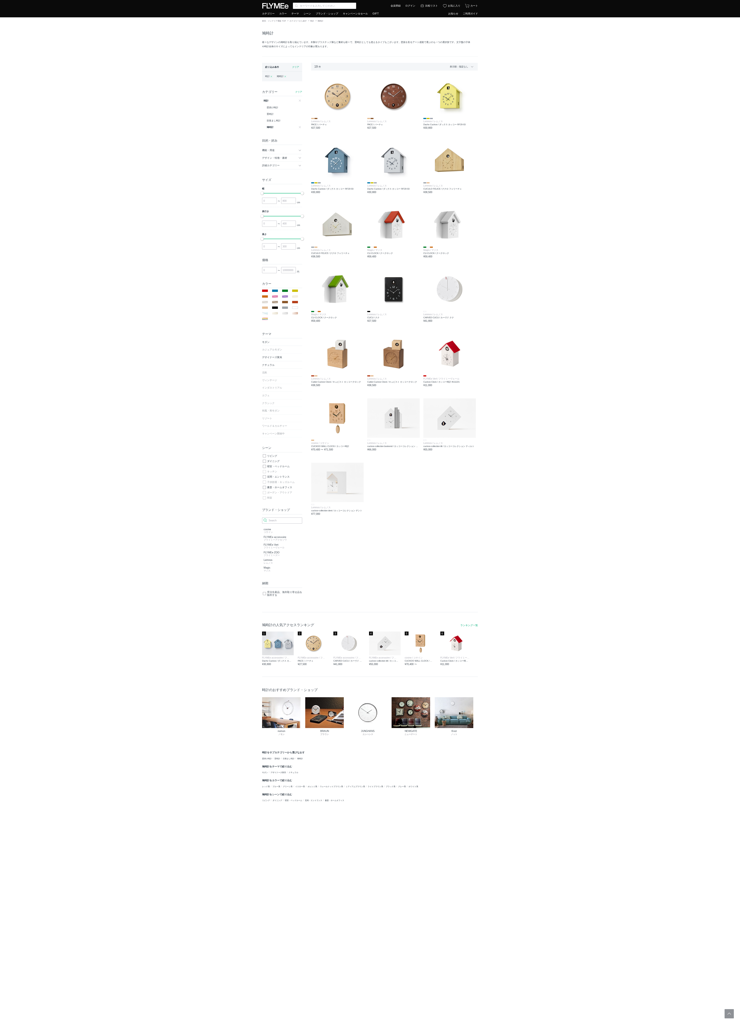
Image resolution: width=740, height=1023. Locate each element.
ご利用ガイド (470, 13)
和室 (269, 497)
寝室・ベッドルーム (278, 466)
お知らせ (453, 13)
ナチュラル (293, 772)
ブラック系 (390, 786)
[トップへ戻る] (729, 1013)
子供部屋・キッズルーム (281, 482)
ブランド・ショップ (327, 13)
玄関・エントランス (278, 476)
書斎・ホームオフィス (279, 487)
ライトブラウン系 (375, 786)
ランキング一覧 (469, 625)
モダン (265, 772)
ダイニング (273, 461)
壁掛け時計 (267, 759)
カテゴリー (268, 13)
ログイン (410, 5)
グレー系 (402, 786)
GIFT (376, 13)
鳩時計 (300, 759)
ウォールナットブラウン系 (331, 786)
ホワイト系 (413, 786)
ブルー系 (276, 786)
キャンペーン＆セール (355, 13)
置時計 (277, 759)
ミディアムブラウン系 (355, 786)
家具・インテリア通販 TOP (274, 21)
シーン (307, 13)
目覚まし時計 (288, 759)
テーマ (295, 13)
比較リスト (431, 5)
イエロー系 (300, 786)
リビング (272, 455)
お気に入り (454, 5)
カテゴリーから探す (298, 21)
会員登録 (396, 5)
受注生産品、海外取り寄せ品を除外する (284, 594)
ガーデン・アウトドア (279, 492)
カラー (283, 13)
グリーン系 (288, 786)
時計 (312, 21)
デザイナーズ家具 (278, 772)
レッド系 (266, 786)
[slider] (262, 193)
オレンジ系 (312, 786)
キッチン (272, 471)
